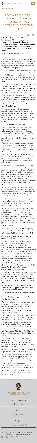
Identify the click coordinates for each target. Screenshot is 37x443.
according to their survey (13, 365)
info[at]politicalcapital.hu (18, 425)
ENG (22, 3)
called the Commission (19, 201)
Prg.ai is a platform (7, 257)
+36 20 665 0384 (18, 404)
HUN (18, 3)
